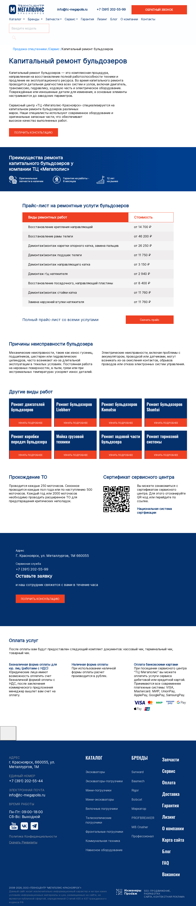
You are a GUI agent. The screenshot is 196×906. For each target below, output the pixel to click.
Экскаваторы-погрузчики (104, 781)
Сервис (168, 770)
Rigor (135, 790)
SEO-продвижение (157, 890)
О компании (129, 19)
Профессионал (142, 836)
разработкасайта (152, 895)
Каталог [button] (15, 19)
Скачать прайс (149, 319)
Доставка (171, 793)
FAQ (165, 862)
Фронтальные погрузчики (104, 831)
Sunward (137, 772)
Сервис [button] (70, 19)
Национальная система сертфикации (154, 510)
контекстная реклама (169, 896)
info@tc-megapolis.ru (72, 9)
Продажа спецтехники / (31, 49)
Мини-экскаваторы (100, 799)
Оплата (169, 782)
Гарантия (87, 19)
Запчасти (170, 759)
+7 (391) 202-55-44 (26, 781)
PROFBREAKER (142, 818)
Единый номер (22, 776)
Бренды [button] (34, 19)
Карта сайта (173, 839)
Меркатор (138, 809)
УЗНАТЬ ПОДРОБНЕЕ (30, 422)
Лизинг (102, 19)
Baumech (138, 781)
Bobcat (136, 799)
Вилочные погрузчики (102, 809)
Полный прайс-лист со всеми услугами (60, 319)
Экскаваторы (95, 772)
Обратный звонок (159, 9)
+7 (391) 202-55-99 (111, 9)
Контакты (148, 19)
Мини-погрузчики (98, 790)
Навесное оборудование (104, 850)
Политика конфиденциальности (33, 836)
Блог (114, 19)
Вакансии (171, 874)
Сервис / (55, 49)
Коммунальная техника (103, 841)
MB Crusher (139, 827)
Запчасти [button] (52, 19)
